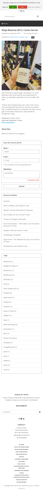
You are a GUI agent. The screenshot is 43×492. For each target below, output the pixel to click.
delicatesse (8, 270)
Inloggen (21, 444)
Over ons (21, 456)
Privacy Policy (21, 464)
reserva (21, 37)
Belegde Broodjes (21, 482)
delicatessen (9, 275)
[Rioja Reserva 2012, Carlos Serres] (21, 66)
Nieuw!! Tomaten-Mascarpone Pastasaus (18, 210)
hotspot (7, 302)
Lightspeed (30, 485)
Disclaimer (22, 461)
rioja (26, 37)
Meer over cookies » (34, 7)
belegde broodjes (10, 266)
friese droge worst (11, 288)
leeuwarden (8, 329)
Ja (13, 7)
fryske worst (9, 297)
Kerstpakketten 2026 (21, 454)
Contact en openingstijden (21, 447)
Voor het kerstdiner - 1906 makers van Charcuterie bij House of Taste (21, 225)
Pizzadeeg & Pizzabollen (12, 235)
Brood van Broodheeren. (21, 449)
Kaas (6, 320)
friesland (7, 293)
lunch (6, 333)
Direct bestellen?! (8, 122)
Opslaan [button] (21, 186)
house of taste (9, 311)
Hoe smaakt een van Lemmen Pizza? (16, 215)
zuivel (6, 370)
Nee (22, 7)
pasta (6, 352)
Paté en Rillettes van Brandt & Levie (16, 206)
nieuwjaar (8, 342)
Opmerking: (7, 169)
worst (6, 365)
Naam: (6, 148)
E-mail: (6, 157)
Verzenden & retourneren (21, 470)
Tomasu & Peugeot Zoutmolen (14, 219)
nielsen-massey (10, 338)
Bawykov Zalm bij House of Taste (15, 230)
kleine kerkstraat (10, 324)
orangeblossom (10, 347)
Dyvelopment (21, 488)
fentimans (8, 279)
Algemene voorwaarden (21, 459)
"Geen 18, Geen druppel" (21, 452)
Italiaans (7, 315)
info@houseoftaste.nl (23, 435)
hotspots (7, 306)
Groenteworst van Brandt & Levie (15, 246)
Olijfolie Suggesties (21, 479)
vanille (6, 361)
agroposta (8, 261)
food (6, 284)
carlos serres (14, 37)
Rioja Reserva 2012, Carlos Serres (20, 30)
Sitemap (21, 473)
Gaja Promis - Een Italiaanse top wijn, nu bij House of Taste (21, 240)
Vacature (6, 201)
